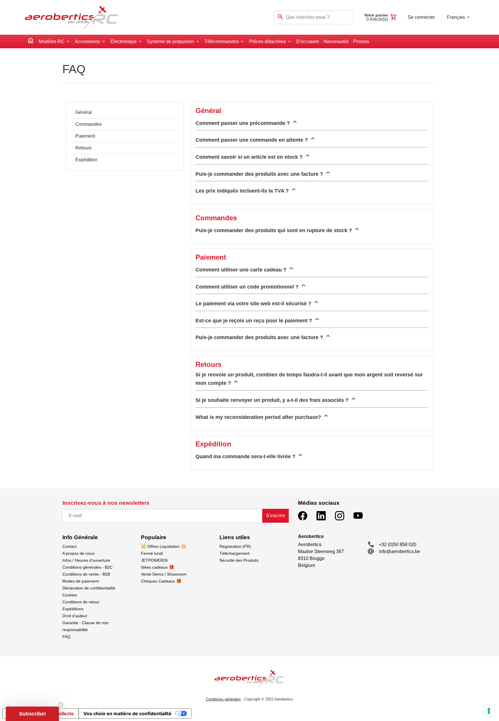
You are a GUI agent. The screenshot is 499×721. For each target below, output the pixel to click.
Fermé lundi (152, 553)
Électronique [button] (124, 41)
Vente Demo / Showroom (164, 574)
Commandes (88, 124)
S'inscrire (275, 515)
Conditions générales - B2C (87, 567)
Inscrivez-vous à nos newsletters (106, 503)
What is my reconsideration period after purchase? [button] (262, 416)
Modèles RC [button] (51, 41)
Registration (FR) (235, 546)
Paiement (85, 136)
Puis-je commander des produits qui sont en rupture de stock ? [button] (277, 229)
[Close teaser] (61, 705)
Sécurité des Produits (238, 560)
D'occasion (307, 41)
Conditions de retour (81, 602)
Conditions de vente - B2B (86, 574)
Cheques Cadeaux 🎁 (161, 581)
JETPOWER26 (154, 560)
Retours (83, 147)
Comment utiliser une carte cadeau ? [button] (245, 269)
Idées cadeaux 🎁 (157, 567)
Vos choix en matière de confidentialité (127, 713)
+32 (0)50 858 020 (397, 544)
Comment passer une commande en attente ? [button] (255, 139)
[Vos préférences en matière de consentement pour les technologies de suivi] (488, 710)
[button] (32, 714)
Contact (69, 546)
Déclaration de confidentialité (88, 588)
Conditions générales (223, 699)
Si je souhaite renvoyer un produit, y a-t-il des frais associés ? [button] (276, 399)
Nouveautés (336, 41)
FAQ (66, 636)
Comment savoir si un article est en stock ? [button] (253, 156)
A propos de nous (78, 553)
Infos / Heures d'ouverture (86, 560)
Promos (361, 41)
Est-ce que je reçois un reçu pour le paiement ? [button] (258, 319)
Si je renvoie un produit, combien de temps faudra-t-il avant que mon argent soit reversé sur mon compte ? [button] (309, 379)
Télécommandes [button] (221, 41)
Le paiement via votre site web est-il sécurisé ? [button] (257, 302)
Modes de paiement (80, 581)
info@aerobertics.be (399, 551)
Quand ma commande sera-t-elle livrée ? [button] (249, 455)
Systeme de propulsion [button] (170, 41)
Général (83, 112)
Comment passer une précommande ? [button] (246, 122)
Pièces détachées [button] (267, 41)
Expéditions (72, 609)
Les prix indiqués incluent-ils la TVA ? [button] (246, 190)
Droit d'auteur (74, 615)
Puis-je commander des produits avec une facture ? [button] (263, 173)
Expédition (86, 159)
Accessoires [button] (87, 41)
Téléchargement (234, 553)
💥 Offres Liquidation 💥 (163, 546)
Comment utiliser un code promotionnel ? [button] (251, 286)
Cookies (69, 595)
